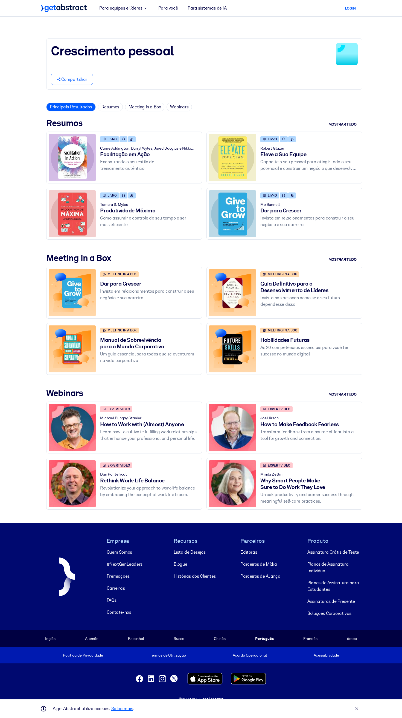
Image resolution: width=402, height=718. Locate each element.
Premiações (118, 576)
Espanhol (136, 638)
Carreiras (116, 588)
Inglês (50, 638)
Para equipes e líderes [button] (120, 8)
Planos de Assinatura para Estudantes (333, 586)
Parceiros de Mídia (258, 564)
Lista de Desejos (190, 552)
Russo (179, 638)
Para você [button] (168, 8)
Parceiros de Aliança (260, 576)
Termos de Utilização (168, 655)
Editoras (248, 552)
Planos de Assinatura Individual (327, 567)
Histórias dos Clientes (195, 576)
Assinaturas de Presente (331, 601)
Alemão (91, 638)
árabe (352, 638)
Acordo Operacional (250, 655)
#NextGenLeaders (124, 564)
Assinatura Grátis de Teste (333, 552)
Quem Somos (119, 552)
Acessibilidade (326, 655)
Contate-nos (119, 612)
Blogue (180, 564)
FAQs (111, 600)
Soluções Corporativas (329, 613)
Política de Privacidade (83, 655)
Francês (310, 638)
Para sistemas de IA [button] (207, 8)
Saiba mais (122, 708)
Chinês (220, 638)
